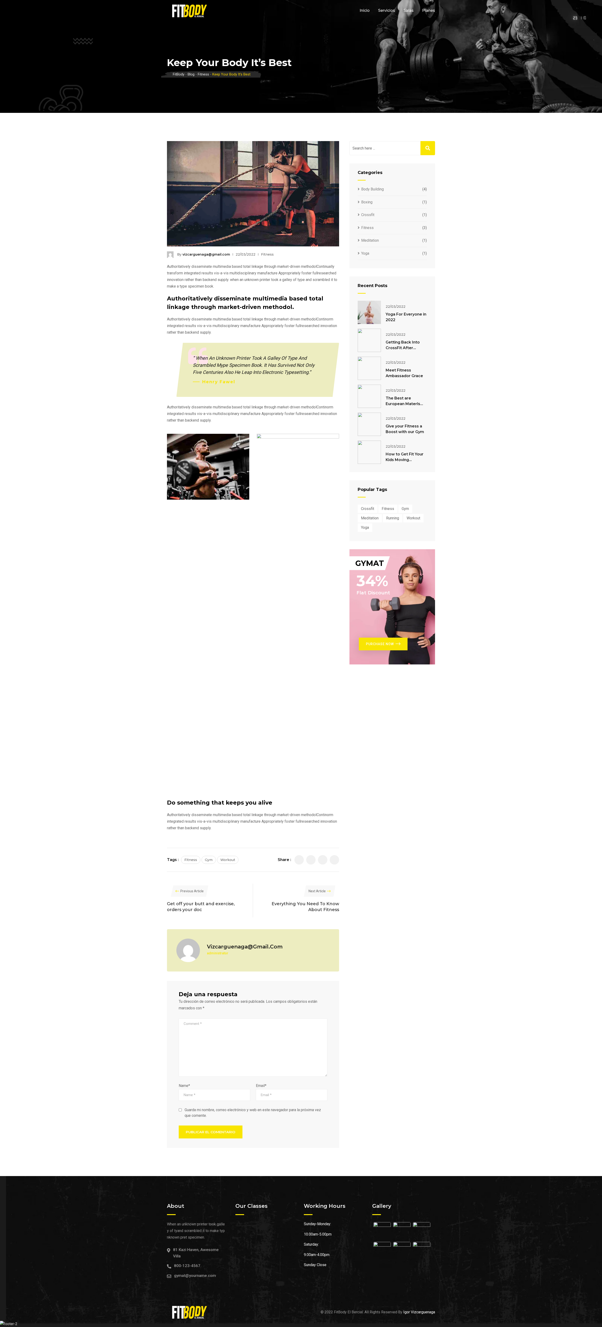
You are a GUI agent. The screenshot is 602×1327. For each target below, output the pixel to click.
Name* (184, 1085)
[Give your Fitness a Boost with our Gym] (369, 424)
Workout (227, 860)
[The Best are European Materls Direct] (369, 396)
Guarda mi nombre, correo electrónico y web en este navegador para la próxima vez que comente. (253, 1113)
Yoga (365, 253)
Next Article (317, 891)
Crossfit (367, 215)
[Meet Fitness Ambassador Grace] (369, 368)
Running (392, 518)
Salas (409, 10)
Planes (428, 10)
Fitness (267, 254)
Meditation (370, 240)
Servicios (386, 10)
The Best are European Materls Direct (403, 404)
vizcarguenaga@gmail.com (206, 254)
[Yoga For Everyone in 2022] (369, 312)
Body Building (372, 189)
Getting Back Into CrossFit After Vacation (403, 348)
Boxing (366, 202)
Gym (209, 860)
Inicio (365, 10)
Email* (261, 1085)
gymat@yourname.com (195, 1275)
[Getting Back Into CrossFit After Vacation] (369, 340)
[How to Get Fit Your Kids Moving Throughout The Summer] (369, 452)
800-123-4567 (187, 1265)
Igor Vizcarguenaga (419, 1312)
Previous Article (192, 891)
